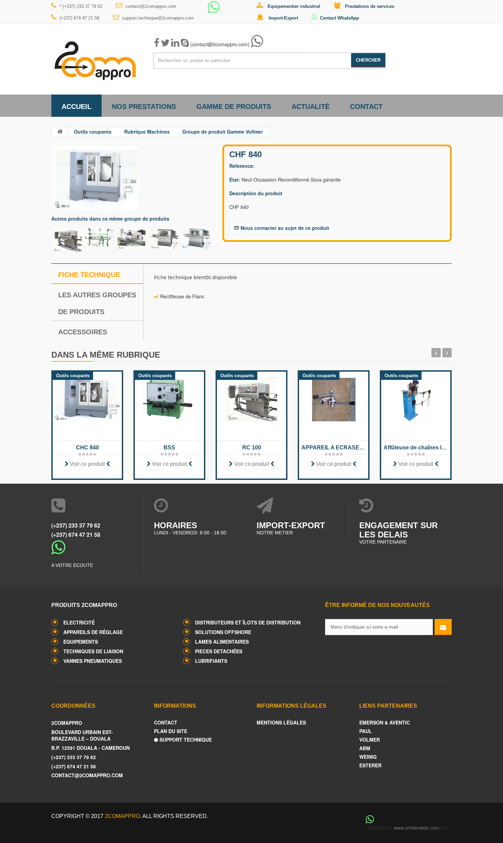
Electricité (79, 622)
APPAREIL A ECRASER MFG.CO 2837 (333, 447)
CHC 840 (87, 447)
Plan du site (170, 731)
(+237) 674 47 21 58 (79, 18)
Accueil (76, 106)
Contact (366, 106)
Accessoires (82, 332)
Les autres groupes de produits (97, 303)
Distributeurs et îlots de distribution (247, 622)
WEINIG (368, 757)
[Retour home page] (59, 131)
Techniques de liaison (93, 651)
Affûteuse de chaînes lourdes (416, 447)
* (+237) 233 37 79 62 (81, 6)
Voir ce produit (87, 464)
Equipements (80, 641)
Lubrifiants (211, 660)
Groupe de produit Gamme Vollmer (222, 131)
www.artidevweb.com (416, 827)
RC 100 (251, 447)
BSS (169, 447)
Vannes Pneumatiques (92, 660)
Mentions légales (281, 723)
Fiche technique (89, 274)
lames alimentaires (222, 641)
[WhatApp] (213, 10)
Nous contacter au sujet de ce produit (285, 227)
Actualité (311, 106)
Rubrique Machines (147, 131)
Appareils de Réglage (93, 632)
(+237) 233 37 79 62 (75, 525)
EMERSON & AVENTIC (384, 723)
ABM (364, 748)
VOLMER (369, 740)
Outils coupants (93, 131)
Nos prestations (144, 106)
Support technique (185, 740)
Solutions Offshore (223, 632)
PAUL (365, 731)
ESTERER (370, 765)
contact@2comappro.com (150, 6)
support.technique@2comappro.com (158, 18)
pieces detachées (218, 651)
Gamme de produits (233, 106)
